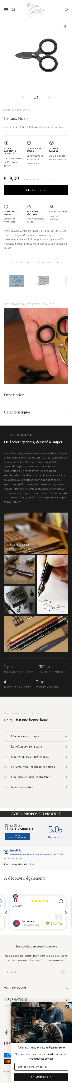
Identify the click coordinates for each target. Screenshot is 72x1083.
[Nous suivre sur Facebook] (6, 1032)
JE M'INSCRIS (41, 1077)
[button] (36, 346)
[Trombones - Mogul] (16, 280)
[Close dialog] (67, 1007)
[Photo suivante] (49, 98)
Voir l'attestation (17, 836)
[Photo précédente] (23, 98)
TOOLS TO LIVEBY (17, 110)
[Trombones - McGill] (43, 280)
